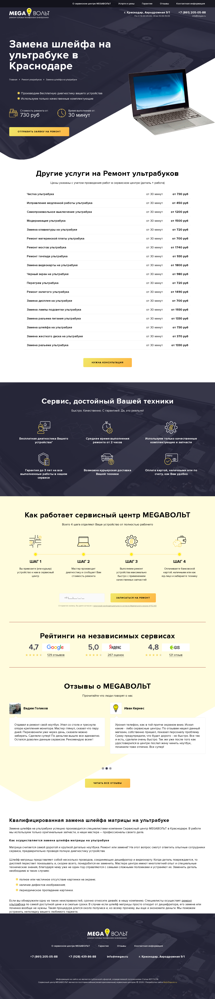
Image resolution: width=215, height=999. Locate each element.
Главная (13, 79)
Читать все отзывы (107, 783)
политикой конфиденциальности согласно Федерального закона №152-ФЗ (125, 606)
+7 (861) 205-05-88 (192, 12)
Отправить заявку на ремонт (39, 131)
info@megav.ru (199, 16)
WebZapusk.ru (170, 982)
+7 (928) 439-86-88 (82, 956)
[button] (103, 768)
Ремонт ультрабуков (32, 79)
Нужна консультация (107, 362)
